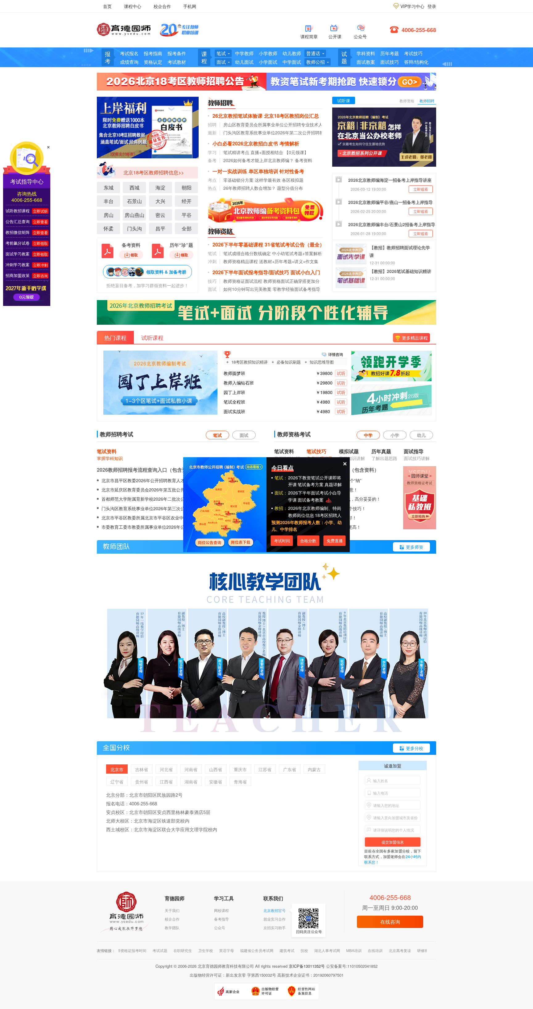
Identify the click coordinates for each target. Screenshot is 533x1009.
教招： (281, 508)
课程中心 (132, 6)
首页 (107, 6)
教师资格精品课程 (240, 261)
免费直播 (335, 540)
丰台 (109, 201)
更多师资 (414, 547)
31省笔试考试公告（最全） (294, 244)
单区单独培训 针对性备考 (276, 171)
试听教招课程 (18, 211)
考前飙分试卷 (18, 243)
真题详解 (333, 484)
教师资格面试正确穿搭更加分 (291, 281)
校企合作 (162, 6)
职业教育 (423, 950)
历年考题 (389, 53)
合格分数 (308, 540)
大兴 (160, 201)
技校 (285, 950)
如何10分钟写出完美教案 (247, 289)
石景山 (134, 201)
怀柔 (109, 228)
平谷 (187, 214)
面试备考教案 (311, 500)
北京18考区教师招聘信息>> (153, 172)
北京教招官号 (274, 910)
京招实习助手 (274, 927)
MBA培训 (335, 950)
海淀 (160, 187)
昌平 (160, 228)
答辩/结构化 (416, 62)
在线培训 (356, 950)
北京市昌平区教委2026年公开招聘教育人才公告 (147, 480)
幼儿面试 (244, 62)
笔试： (281, 477)
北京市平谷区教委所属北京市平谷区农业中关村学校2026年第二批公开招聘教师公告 (181, 518)
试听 (341, 373)
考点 (212, 180)
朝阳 (187, 187)
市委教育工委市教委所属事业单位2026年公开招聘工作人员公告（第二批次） (175, 527)
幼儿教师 (292, 53)
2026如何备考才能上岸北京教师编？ (258, 160)
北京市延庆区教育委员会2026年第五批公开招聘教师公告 (156, 489)
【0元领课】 (296, 152)
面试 (212, 289)
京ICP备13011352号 (307, 966)
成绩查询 (129, 62)
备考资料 (303, 160)
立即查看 (40, 221)
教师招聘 (426, 100)
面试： (281, 493)
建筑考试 (268, 950)
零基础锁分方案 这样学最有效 (252, 180)
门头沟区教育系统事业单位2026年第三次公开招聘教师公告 (158, 508)
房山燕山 (134, 214)
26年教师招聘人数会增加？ (249, 188)
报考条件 (176, 53)
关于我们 (172, 910)
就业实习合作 (274, 919)
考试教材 (176, 62)
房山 (109, 214)
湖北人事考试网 (308, 950)
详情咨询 (335, 354)
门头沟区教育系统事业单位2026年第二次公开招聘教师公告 (280, 132)
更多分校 (414, 748)
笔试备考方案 (311, 484)
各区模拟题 (293, 180)
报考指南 (153, 53)
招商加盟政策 (18, 275)
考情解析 (289, 143)
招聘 (212, 124)
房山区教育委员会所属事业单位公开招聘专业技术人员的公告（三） (288, 124)
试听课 (343, 100)
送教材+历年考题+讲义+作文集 (288, 261)
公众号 (219, 927)
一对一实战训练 (230, 171)
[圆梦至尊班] (148, 126)
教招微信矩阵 (18, 232)
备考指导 (221, 919)
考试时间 (282, 540)
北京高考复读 (381, 950)
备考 (212, 160)
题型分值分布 (290, 188)
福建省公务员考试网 (238, 950)
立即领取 (40, 243)
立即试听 (40, 211)
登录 (432, 6)
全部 (187, 228)
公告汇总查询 (18, 221)
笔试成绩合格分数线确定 (247, 253)
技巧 (212, 281)
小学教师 (268, 53)
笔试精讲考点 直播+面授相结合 (253, 152)
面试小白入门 (305, 272)
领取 (134, 255)
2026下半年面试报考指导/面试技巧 (251, 272)
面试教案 (366, 62)
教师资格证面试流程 (242, 281)
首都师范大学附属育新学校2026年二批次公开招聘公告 (153, 499)
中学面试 (292, 62)
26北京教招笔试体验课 (237, 115)
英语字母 (207, 950)
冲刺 (212, 261)
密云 (160, 214)
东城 (109, 187)
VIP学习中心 (412, 6)
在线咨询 (390, 921)
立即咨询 (40, 275)
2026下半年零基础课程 (238, 244)
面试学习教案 (18, 254)
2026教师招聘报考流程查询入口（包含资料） (147, 469)
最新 (212, 132)
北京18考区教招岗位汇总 (291, 115)
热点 (212, 188)
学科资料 (366, 53)
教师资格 (406, 100)
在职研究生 (164, 950)
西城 (134, 187)
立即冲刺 (40, 264)
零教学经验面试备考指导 (296, 289)
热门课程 (115, 337)
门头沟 (134, 228)
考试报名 (129, 53)
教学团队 (172, 927)
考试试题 (141, 950)
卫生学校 (187, 950)
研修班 (404, 950)
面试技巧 (389, 62)
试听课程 (152, 337)
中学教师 (244, 53)
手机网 (189, 6)
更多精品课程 (415, 338)
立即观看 (420, 189)
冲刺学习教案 (18, 264)
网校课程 (221, 910)
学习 (212, 152)
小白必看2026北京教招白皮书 (245, 143)
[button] (140, 151)
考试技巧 (413, 53)
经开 (187, 201)
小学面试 (268, 62)
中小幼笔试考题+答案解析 (297, 253)
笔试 (212, 253)
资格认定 (153, 62)
